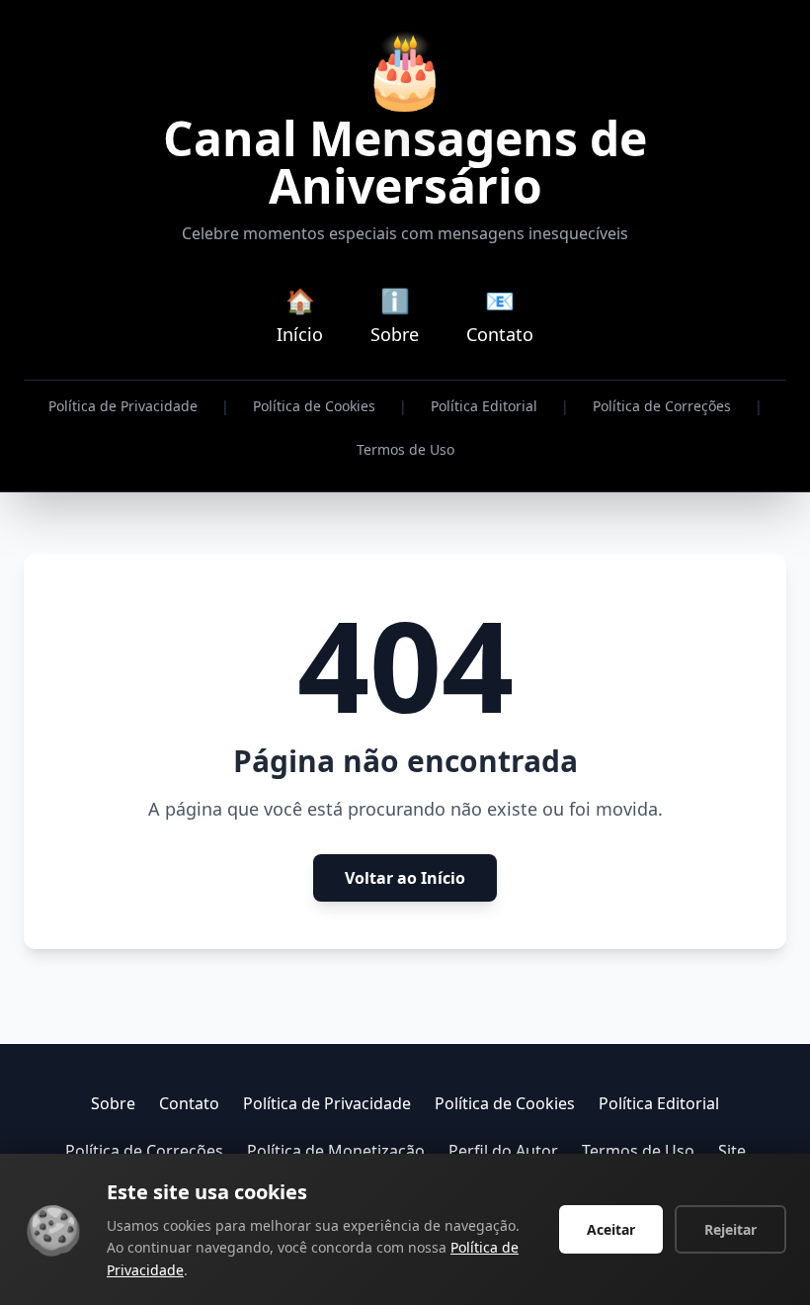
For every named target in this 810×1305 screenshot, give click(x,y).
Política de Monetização (336, 1151)
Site (732, 1151)
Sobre (113, 1103)
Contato (189, 1103)
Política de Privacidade (123, 405)
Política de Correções (662, 405)
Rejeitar (730, 1229)
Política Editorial (484, 405)
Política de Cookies (314, 405)
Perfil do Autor (503, 1151)
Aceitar (611, 1229)
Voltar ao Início (405, 878)
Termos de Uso (405, 449)
